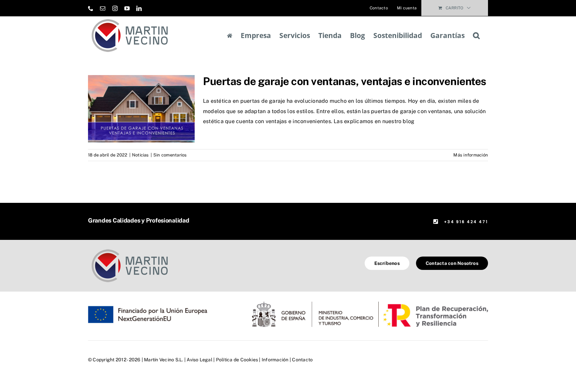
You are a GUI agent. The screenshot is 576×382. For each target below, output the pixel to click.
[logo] (129, 249)
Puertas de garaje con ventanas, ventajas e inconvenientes (344, 81)
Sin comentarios (170, 154)
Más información (470, 154)
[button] (476, 35)
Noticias (140, 154)
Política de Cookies (237, 359)
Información (275, 359)
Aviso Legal (199, 359)
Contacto (302, 359)
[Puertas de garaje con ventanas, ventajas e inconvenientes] (141, 108)
